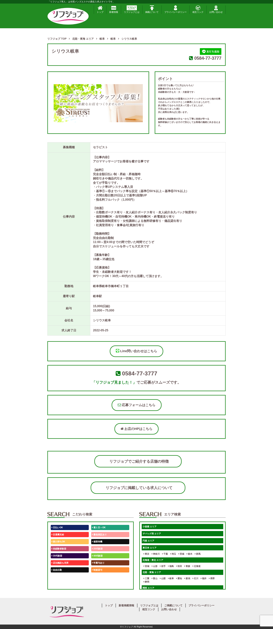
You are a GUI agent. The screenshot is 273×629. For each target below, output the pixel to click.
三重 (146, 578)
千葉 (165, 554)
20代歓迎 (98, 548)
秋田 (179, 566)
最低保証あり (100, 534)
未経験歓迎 (99, 577)
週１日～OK (99, 527)
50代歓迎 (57, 577)
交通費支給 (58, 534)
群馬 (198, 554)
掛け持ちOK (58, 541)
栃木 (189, 554)
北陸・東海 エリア (152, 572)
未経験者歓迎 (59, 548)
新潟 (187, 578)
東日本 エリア (150, 547)
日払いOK (57, 527)
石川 (195, 578)
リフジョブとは (131, 12)
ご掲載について (173, 605)
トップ (100, 12)
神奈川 (156, 554)
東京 (146, 554)
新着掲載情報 (126, 605)
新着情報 (113, 12)
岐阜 (171, 578)
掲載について (152, 12)
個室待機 (97, 541)
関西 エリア (148, 588)
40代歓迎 (98, 555)
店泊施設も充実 (60, 563)
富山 (154, 578)
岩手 (163, 566)
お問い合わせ (216, 12)
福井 (204, 578)
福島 (171, 566)
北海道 (197, 566)
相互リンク (198, 12)
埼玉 (173, 554)
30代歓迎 (57, 555)
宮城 (146, 566)
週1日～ (97, 584)
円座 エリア (148, 540)
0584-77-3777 (207, 58)
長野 (212, 578)
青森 (187, 566)
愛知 (179, 578)
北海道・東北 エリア (153, 560)
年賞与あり (99, 563)
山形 (154, 566)
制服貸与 (97, 570)
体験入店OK (58, 584)
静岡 (146, 581)
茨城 (181, 554)
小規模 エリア (150, 526)
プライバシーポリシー (175, 12)
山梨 (163, 578)
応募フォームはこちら (138, 405)
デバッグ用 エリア (152, 533)
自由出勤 (57, 570)
